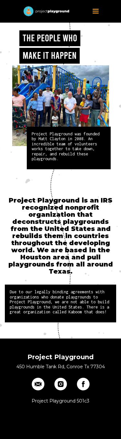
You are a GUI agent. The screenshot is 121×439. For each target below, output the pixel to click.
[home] (45, 11)
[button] (95, 11)
